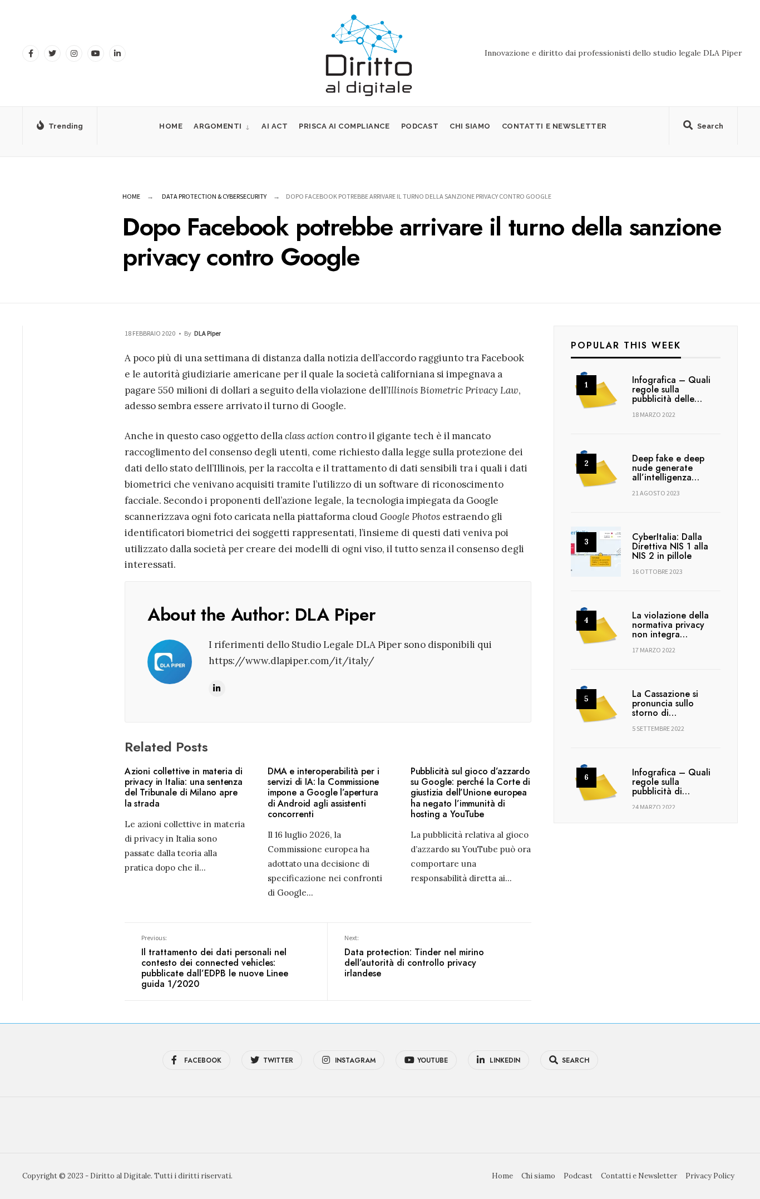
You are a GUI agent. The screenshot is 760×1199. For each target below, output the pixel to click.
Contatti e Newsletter (554, 126)
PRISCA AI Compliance (344, 126)
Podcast (420, 126)
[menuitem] (222, 126)
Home (170, 126)
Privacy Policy (709, 1176)
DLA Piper (207, 333)
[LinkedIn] (117, 53)
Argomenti (218, 126)
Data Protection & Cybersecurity (214, 196)
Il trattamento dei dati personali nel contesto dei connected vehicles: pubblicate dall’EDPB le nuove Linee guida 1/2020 (214, 961)
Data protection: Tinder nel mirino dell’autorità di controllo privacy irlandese (414, 956)
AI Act (274, 126)
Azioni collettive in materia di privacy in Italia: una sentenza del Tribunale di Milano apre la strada (184, 787)
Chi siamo (470, 126)
